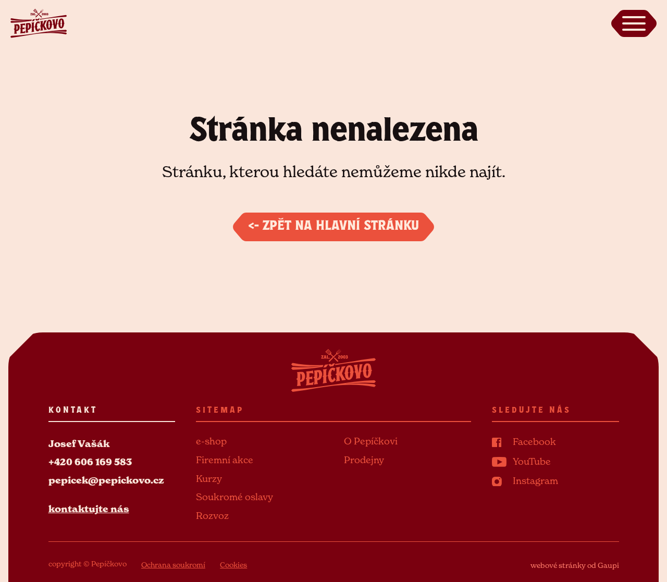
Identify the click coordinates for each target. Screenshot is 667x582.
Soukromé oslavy (234, 496)
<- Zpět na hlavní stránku (333, 227)
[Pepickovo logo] (38, 22)
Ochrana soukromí (173, 564)
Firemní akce (224, 459)
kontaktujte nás (88, 509)
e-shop (211, 441)
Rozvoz (212, 515)
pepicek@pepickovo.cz (106, 480)
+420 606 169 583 (90, 462)
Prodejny (364, 459)
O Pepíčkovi (371, 441)
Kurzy (209, 478)
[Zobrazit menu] (634, 24)
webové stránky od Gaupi (574, 565)
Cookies (233, 564)
